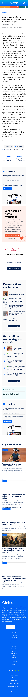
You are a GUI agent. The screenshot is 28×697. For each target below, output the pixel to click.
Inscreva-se (14, 653)
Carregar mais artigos (14, 326)
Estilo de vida (14, 637)
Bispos (4, 481)
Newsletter (14, 649)
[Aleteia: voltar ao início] (14, 2)
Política (5, 535)
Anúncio (14, 657)
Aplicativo (14, 651)
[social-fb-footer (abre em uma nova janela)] (12, 670)
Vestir (14, 655)
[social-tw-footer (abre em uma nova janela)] (15, 670)
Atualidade (4, 12)
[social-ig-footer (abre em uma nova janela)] (18, 670)
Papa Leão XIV (6, 509)
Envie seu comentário (14, 268)
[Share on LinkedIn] (17, 149)
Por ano (14, 664)
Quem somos (14, 680)
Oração (22, 7)
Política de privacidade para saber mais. (13, 185)
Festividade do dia (11, 394)
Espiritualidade (14, 640)
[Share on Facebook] (14, 149)
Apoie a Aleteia (14, 678)
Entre (20, 262)
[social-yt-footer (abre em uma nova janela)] (9, 670)
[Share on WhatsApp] (25, 149)
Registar (5, 7)
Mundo (4, 563)
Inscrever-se (7, 188)
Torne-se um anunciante (14, 686)
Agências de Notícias (7, 27)
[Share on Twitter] (20, 149)
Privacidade (14, 692)
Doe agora (13, 7)
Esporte (5, 450)
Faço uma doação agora (11, 235)
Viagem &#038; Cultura (14, 642)
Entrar (18, 627)
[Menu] (5, 3)
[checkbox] (3, 184)
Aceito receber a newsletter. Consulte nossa (14, 184)
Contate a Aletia (14, 689)
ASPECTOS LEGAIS (14, 683)
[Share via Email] (22, 149)
